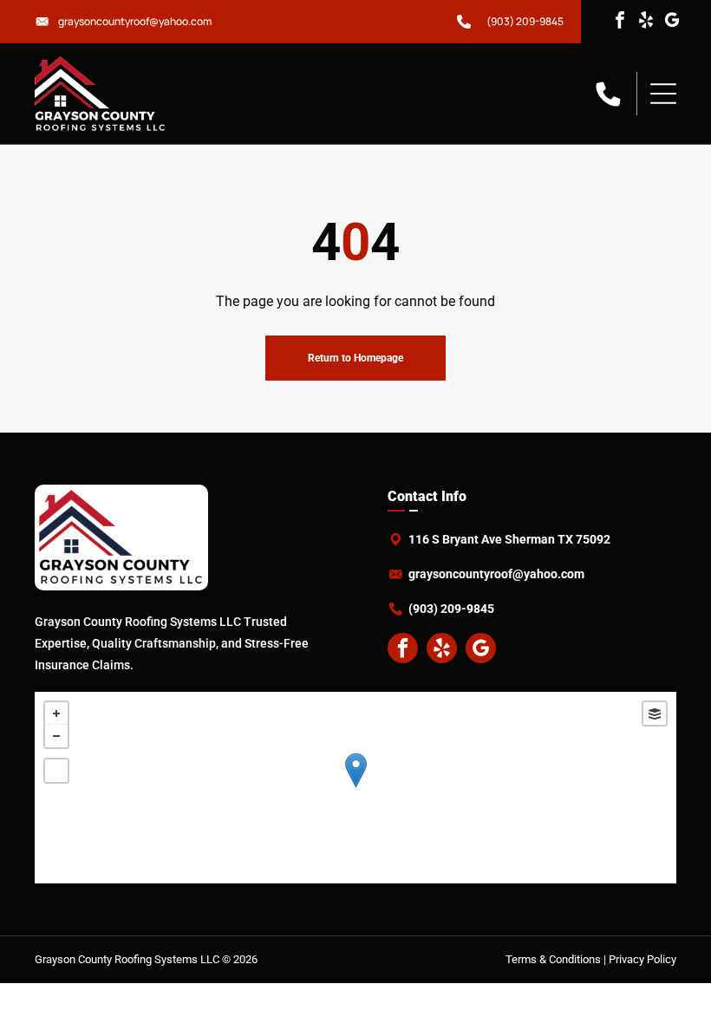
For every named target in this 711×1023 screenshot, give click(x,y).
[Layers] (654, 713)
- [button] (56, 736)
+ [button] (56, 713)
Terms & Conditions (553, 959)
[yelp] (646, 22)
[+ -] (355, 787)
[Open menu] (663, 94)
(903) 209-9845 (525, 21)
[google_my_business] (672, 22)
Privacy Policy (642, 959)
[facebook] (620, 22)
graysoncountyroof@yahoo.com (135, 21)
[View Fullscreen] (56, 770)
